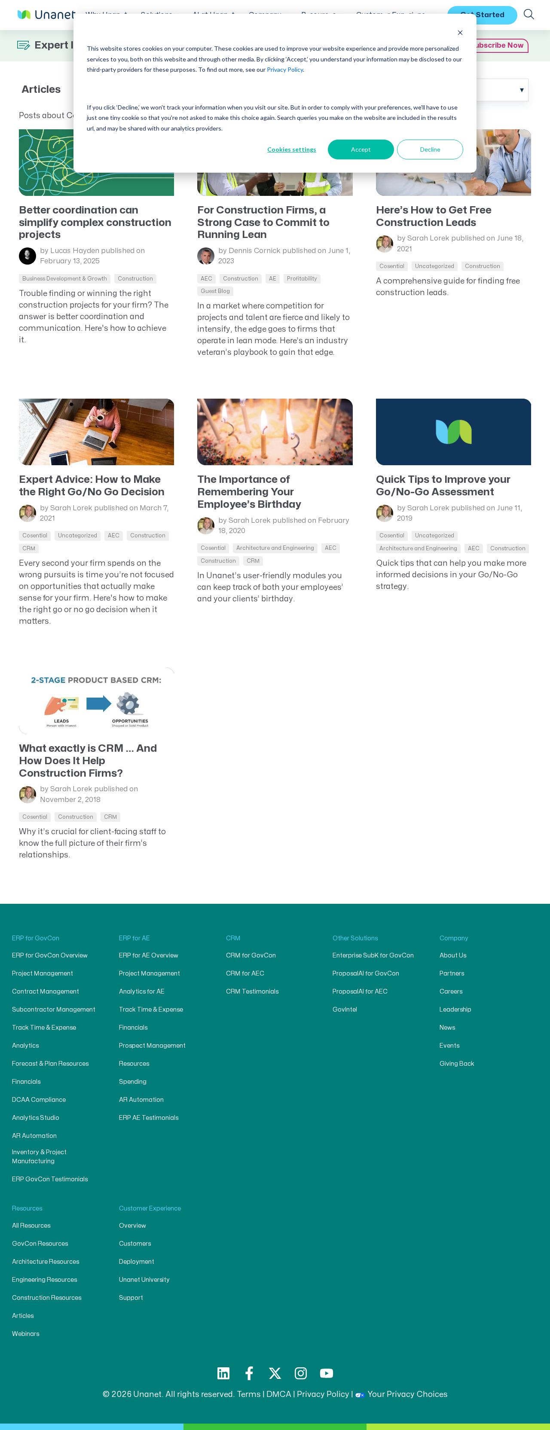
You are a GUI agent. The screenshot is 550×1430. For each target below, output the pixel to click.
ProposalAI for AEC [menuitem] (360, 991)
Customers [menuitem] (135, 1244)
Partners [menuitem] (452, 973)
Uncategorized (434, 266)
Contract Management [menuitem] (45, 991)
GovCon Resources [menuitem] (40, 1244)
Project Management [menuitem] (42, 973)
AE (272, 278)
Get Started (482, 14)
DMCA (278, 1394)
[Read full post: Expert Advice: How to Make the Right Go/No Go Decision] (96, 432)
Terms (249, 1394)
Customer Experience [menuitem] (150, 1208)
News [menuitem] (447, 1028)
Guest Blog (215, 291)
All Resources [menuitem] (31, 1226)
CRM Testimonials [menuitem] (252, 991)
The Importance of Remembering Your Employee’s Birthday (249, 492)
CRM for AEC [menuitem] (245, 973)
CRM (28, 548)
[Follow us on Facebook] (249, 1373)
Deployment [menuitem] (136, 1262)
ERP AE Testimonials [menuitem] (148, 1118)
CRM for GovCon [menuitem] (251, 955)
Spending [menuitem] (133, 1082)
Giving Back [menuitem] (457, 1064)
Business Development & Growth (64, 278)
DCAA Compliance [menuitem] (39, 1100)
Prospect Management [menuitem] (152, 1046)
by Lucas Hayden (69, 250)
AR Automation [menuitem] (34, 1136)
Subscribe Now (496, 45)
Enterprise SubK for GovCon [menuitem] (373, 955)
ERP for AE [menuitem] (134, 938)
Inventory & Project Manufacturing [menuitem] (39, 1156)
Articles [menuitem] (23, 1316)
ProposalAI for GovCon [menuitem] (366, 973)
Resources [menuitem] (134, 1064)
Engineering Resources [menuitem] (44, 1280)
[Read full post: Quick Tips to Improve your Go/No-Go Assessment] (454, 432)
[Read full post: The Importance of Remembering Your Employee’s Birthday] (275, 432)
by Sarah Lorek (423, 238)
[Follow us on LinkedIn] (223, 1373)
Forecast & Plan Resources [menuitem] (50, 1064)
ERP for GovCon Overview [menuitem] (50, 955)
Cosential (391, 266)
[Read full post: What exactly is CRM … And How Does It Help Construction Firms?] (96, 701)
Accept (361, 149)
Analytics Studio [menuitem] (35, 1118)
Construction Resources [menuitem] (46, 1298)
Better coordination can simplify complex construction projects (95, 222)
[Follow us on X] (275, 1373)
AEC (206, 278)
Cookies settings (291, 149)
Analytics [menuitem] (25, 1046)
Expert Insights (70, 45)
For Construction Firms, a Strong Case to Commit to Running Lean (263, 222)
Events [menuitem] (449, 1046)
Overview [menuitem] (132, 1226)
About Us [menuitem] (453, 955)
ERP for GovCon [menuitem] (35, 938)
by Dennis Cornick (249, 250)
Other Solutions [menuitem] (355, 938)
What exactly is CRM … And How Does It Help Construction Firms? (88, 761)
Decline (430, 149)
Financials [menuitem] (26, 1082)
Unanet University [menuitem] (144, 1280)
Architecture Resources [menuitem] (45, 1262)
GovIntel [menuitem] (345, 1009)
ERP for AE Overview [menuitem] (148, 955)
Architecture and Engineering (275, 548)
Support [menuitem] (131, 1298)
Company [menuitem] (454, 938)
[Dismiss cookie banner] (460, 32)
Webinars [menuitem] (25, 1334)
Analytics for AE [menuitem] (142, 991)
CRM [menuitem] (233, 938)
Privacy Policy (285, 69)
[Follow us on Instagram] (300, 1373)
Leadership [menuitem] (455, 1009)
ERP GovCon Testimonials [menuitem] (50, 1179)
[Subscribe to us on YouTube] (326, 1373)
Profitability (302, 278)
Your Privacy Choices (407, 1394)
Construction (135, 278)
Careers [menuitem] (451, 991)
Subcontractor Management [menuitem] (53, 1009)
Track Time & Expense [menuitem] (44, 1028)
